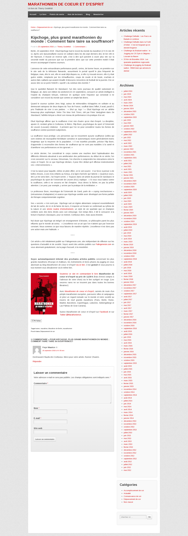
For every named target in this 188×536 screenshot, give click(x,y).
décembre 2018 (130, 250)
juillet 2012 (128, 464)
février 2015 (128, 383)
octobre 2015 (129, 360)
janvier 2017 (128, 317)
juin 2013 (127, 435)
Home (33, 27)
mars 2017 (128, 311)
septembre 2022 (130, 132)
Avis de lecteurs (75, 14)
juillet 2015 (128, 369)
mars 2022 (128, 146)
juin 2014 (127, 404)
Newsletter (98, 14)
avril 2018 (128, 273)
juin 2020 (127, 198)
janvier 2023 (128, 126)
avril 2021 (128, 169)
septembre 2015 (130, 363)
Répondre (37, 361)
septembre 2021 (130, 158)
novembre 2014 (130, 389)
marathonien (67, 328)
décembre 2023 (130, 111)
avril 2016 (128, 343)
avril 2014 (128, 409)
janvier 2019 (128, 247)
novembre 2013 (130, 424)
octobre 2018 (129, 256)
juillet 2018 (128, 265)
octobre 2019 (129, 221)
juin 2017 (127, 302)
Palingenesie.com (103, 244)
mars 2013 (128, 444)
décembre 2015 (130, 354)
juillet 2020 (128, 195)
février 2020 (128, 210)
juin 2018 (127, 268)
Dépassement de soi (44, 27)
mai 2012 (127, 470)
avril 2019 (128, 239)
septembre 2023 (130, 117)
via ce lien (80, 265)
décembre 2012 (130, 450)
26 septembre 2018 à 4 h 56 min (53, 350)
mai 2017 (127, 305)
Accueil (33, 14)
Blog (88, 14)
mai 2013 (127, 438)
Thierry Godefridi (64, 47)
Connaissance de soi (132, 496)
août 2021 (128, 161)
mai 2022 (127, 140)
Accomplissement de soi (134, 490)
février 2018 (128, 279)
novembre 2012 (130, 453)
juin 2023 (127, 120)
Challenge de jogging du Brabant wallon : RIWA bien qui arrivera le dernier (137, 68)
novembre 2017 (130, 288)
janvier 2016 (128, 352)
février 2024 (128, 106)
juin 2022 (127, 137)
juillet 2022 (128, 135)
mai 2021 (127, 166)
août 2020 (128, 192)
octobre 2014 (129, 392)
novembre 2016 (130, 323)
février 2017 (128, 314)
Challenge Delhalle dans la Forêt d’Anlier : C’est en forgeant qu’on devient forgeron (137, 45)
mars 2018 (128, 276)
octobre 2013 (129, 427)
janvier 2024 (128, 108)
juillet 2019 (128, 230)
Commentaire (41, 383)
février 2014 (128, 415)
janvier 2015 (128, 386)
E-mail (37, 418)
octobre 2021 (129, 155)
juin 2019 (127, 233)
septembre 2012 (130, 459)
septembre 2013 (130, 430)
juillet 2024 (128, 91)
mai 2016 (127, 340)
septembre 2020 (130, 189)
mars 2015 (128, 380)
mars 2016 (128, 346)
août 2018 (128, 262)
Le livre (43, 14)
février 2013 (128, 447)
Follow (38, 321)
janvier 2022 (128, 149)
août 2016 (128, 331)
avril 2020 (128, 204)
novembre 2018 (130, 253)
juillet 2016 (128, 334)
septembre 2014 (130, 395)
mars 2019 (128, 242)
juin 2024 (127, 94)
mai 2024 (127, 97)
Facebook (104, 312)
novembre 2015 (130, 357)
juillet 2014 (128, 401)
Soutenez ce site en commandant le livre (79, 274)
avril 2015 (128, 378)
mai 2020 (127, 201)
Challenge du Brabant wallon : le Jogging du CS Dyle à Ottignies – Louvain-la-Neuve (137, 53)
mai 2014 (127, 407)
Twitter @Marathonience (70, 315)
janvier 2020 (128, 213)
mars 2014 (128, 412)
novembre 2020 (130, 184)
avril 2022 (128, 143)
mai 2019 (127, 236)
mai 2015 (127, 375)
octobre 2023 (129, 114)
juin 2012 (127, 467)
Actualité (127, 493)
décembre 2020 (130, 181)
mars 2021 (128, 172)
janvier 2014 (128, 418)
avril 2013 (128, 441)
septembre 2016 (130, 328)
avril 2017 (128, 308)
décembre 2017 (130, 285)
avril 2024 (128, 100)
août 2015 (128, 366)
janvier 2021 (128, 178)
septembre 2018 (130, 259)
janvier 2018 (128, 282)
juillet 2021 (128, 163)
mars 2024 (128, 103)
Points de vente (57, 14)
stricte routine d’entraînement (60, 209)
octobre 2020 (129, 187)
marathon (44, 328)
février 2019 (128, 244)
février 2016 (128, 349)
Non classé (128, 502)
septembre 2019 (130, 224)
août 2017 (128, 297)
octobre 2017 (129, 291)
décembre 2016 (130, 320)
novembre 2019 (130, 218)
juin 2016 (127, 337)
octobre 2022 (129, 129)
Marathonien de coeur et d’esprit (79, 291)
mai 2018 (127, 271)
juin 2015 (127, 372)
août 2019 (128, 227)
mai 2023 (127, 123)
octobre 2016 (129, 325)
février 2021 (128, 175)
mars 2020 (128, 207)
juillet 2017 (128, 299)
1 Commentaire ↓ (79, 47)
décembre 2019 (130, 216)
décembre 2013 (130, 421)
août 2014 (128, 398)
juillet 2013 (128, 433)
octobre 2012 (129, 456)
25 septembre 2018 (45, 47)
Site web (38, 428)
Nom (36, 408)
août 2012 (128, 461)
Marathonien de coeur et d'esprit (66, 4)
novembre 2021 (130, 152)
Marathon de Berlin (55, 328)
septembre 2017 (130, 294)
